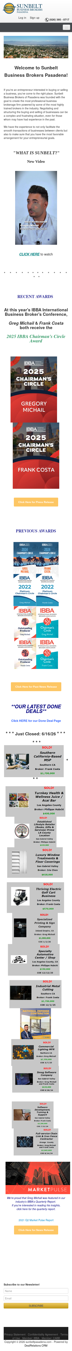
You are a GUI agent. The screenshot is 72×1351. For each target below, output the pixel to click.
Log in (22, 17)
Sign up (35, 17)
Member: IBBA (30, 1338)
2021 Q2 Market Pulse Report (36, 1220)
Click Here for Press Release (36, 502)
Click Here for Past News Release (36, 686)
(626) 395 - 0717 (59, 19)
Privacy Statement (14, 1334)
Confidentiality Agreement (43, 1334)
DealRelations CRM (36, 1345)
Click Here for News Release (36, 1230)
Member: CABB (51, 1338)
